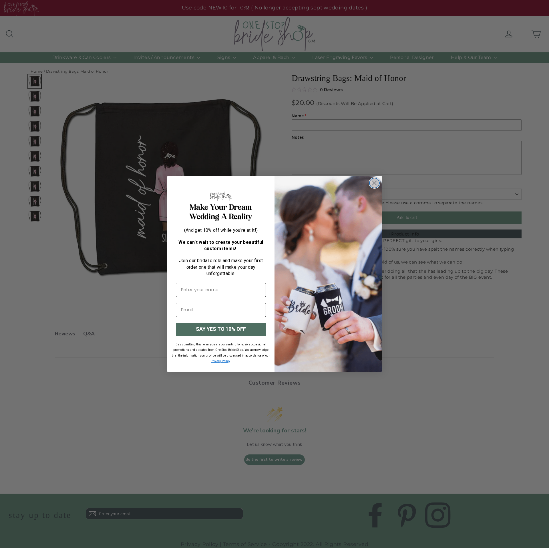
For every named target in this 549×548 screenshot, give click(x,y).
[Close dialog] (374, 183)
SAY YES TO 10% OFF (221, 329)
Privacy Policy (220, 361)
